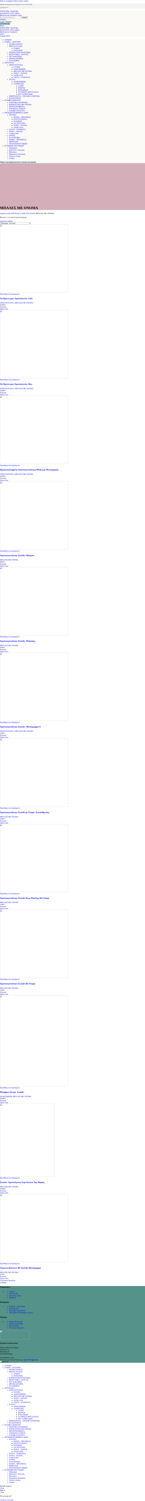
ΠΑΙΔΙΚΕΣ (18, 121)
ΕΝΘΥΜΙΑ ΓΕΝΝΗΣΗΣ (18, 102)
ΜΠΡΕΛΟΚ (13, 142)
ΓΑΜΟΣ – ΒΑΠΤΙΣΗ (17, 1307)
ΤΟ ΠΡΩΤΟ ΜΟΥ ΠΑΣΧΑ (28, 92)
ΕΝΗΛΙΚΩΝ (23, 90)
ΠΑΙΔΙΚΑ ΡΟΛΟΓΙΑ (17, 111)
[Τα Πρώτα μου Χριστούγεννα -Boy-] (34, 378)
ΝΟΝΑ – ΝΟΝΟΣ (20, 73)
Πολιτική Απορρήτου (16, 1328)
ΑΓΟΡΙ (20, 86)
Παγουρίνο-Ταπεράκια (17, 154)
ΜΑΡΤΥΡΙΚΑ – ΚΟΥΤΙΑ (18, 54)
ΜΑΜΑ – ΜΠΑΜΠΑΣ (22, 117)
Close (2, 1488)
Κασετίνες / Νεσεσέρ (16, 150)
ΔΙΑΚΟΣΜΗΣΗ (20, 69)
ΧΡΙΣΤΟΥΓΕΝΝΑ (16, 65)
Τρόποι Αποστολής (16, 1324)
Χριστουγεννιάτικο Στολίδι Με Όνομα (17, 983)
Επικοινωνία (13, 1294)
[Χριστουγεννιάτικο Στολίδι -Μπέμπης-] (34, 635)
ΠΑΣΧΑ (12, 79)
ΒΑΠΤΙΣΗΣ (18, 50)
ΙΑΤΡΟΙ (12, 136)
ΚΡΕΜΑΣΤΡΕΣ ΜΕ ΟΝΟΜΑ (20, 105)
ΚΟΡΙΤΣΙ (21, 88)
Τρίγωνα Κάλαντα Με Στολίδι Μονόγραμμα (20, 1268)
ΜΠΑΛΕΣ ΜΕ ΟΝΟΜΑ (23, 71)
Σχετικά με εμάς (15, 1296)
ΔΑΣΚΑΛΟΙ (18, 75)
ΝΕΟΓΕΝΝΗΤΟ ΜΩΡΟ (18, 144)
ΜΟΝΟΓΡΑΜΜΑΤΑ (17, 107)
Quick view (4, 309)
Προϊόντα (12, 1298)
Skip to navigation (6, 1)
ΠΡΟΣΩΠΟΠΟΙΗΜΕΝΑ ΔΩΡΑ (21, 1313)
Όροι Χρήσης (14, 1326)
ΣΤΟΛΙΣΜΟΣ (14, 61)
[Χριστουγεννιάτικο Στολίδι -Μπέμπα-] (34, 549)
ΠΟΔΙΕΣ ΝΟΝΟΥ (16, 44)
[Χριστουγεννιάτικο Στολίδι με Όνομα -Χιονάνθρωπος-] (34, 806)
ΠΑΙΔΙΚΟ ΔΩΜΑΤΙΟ (17, 1311)
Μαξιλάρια (13, 148)
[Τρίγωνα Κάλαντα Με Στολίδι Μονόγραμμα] (34, 1261)
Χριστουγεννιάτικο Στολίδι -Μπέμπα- (17, 555)
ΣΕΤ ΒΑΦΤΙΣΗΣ (15, 57)
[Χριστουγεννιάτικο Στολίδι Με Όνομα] (34, 977)
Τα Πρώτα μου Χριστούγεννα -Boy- (16, 384)
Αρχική (11, 1291)
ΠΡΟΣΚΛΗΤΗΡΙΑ (16, 59)
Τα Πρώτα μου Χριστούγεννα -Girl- (16, 298)
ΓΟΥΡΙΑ (17, 67)
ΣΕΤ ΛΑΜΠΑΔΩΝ (25, 94)
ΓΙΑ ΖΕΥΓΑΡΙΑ (20, 123)
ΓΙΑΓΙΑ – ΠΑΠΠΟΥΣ (22, 77)
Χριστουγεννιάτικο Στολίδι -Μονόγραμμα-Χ (20, 727)
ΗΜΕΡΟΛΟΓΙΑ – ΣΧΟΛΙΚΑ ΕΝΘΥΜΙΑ (24, 96)
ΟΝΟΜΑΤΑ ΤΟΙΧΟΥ (17, 109)
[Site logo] (12, 15)
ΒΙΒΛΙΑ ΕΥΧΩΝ (15, 46)
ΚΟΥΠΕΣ (12, 115)
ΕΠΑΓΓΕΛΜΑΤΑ (20, 119)
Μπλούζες (13, 152)
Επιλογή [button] (3, 307)
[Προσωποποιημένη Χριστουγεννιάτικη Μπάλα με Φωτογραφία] (34, 463)
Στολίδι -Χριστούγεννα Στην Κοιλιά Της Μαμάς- (22, 1182)
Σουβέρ (11, 158)
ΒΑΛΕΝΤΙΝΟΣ (15, 98)
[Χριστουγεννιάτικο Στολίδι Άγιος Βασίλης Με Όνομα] (34, 892)
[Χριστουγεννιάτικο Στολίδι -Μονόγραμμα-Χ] (34, 720)
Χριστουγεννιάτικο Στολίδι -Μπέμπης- (17, 641)
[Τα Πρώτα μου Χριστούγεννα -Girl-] (34, 292)
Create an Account (6, 1500)
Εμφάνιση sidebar (6, 221)
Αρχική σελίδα (5, 213)
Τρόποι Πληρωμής (16, 1322)
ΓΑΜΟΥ (17, 48)
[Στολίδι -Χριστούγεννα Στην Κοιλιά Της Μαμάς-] (27, 1176)
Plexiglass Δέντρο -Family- (12, 1092)
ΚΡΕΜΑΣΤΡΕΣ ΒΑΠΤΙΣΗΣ (19, 52)
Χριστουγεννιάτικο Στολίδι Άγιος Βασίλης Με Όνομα (24, 898)
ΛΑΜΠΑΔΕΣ (19, 84)
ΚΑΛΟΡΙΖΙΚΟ (14, 138)
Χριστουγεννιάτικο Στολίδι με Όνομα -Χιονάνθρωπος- (25, 812)
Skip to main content (20, 1)
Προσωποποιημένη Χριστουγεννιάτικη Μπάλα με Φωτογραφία (29, 470)
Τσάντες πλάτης (14, 156)
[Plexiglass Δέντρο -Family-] (34, 1086)
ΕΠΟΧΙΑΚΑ (16, 213)
